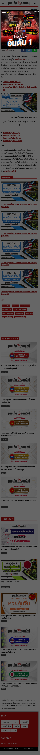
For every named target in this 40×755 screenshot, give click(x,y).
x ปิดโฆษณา (36, 11)
